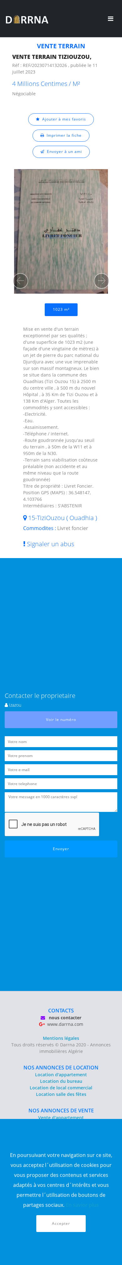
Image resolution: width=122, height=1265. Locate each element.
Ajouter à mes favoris (63, 119)
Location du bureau (61, 1081)
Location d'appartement (61, 1075)
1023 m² (61, 309)
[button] (20, 281)
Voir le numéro (61, 719)
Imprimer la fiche (63, 135)
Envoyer (61, 848)
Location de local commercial (61, 1088)
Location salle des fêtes (61, 1094)
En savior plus (82, 1204)
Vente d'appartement (61, 1117)
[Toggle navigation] (110, 18)
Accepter (61, 1223)
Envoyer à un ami (63, 151)
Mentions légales (61, 1038)
